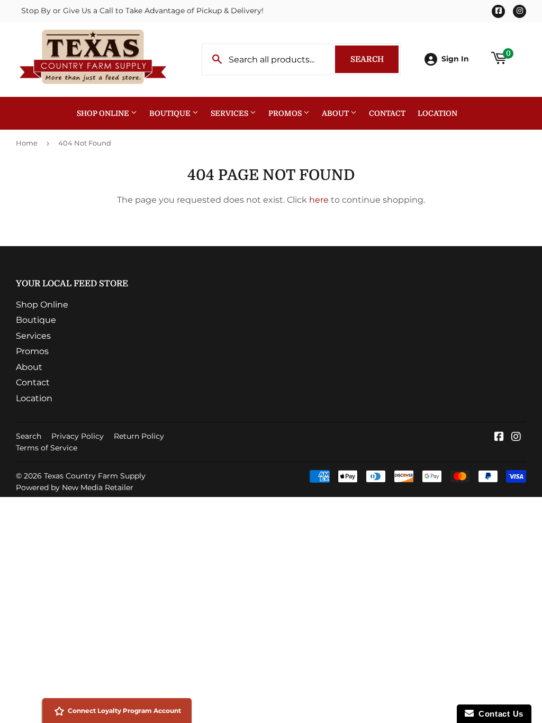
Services (230, 113)
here (319, 200)
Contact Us (498, 713)
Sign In (455, 59)
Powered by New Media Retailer (74, 487)
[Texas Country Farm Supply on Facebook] (499, 437)
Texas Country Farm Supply (95, 476)
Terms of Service (46, 448)
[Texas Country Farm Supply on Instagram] (516, 437)
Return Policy (139, 436)
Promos (285, 113)
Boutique (170, 113)
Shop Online (104, 113)
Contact (387, 113)
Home (27, 143)
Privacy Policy (77, 436)
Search (374, 59)
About (336, 113)
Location (437, 113)
